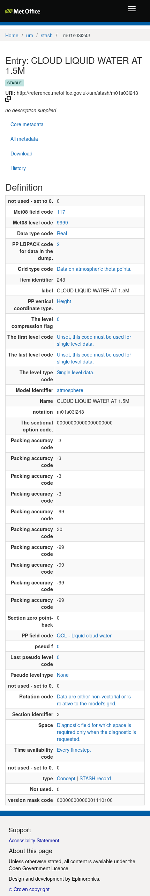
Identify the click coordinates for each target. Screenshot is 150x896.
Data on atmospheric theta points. (94, 268)
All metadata (24, 138)
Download (21, 153)
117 (61, 211)
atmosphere (70, 389)
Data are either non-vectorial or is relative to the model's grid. (94, 700)
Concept (66, 778)
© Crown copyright (29, 889)
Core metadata (27, 124)
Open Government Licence (38, 868)
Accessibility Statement (34, 840)
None (63, 674)
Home (11, 35)
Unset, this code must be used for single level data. (94, 340)
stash (47, 35)
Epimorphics (85, 878)
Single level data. (76, 372)
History (18, 167)
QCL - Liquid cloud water (84, 635)
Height (64, 301)
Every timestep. (74, 749)
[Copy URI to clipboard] (8, 99)
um (29, 35)
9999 (62, 222)
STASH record (95, 778)
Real (62, 233)
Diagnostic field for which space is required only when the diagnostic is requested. (96, 731)
